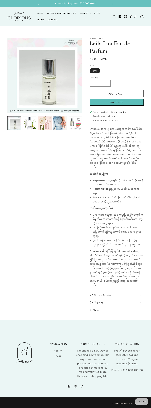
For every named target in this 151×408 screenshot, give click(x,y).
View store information (105, 120)
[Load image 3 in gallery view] (45, 123)
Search (58, 350)
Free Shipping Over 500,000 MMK (75, 3)
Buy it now (118, 102)
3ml (95, 70)
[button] (40, 3)
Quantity (94, 77)
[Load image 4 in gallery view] (60, 123)
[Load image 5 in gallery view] (75, 123)
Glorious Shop (125, 404)
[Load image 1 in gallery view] (14, 123)
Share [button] (96, 310)
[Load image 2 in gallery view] (30, 123)
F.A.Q (58, 356)
